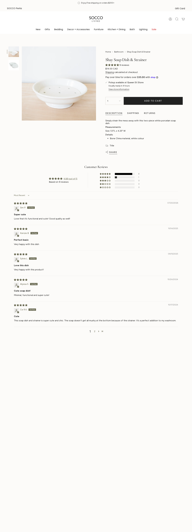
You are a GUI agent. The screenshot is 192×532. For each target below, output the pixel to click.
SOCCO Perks (14, 8)
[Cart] (183, 19)
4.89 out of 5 (70, 178)
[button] (47, 29)
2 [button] (94, 331)
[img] (20, 203)
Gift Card (180, 8)
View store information (119, 89)
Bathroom (119, 52)
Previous (22, 83)
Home (108, 52)
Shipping (109, 72)
